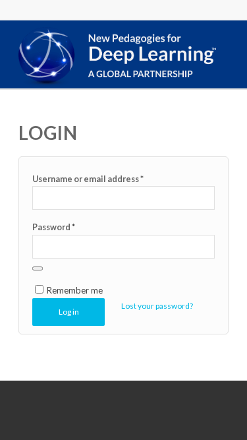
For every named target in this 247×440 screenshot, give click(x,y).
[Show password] (37, 268)
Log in (69, 312)
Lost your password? (157, 306)
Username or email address (88, 178)
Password (53, 227)
